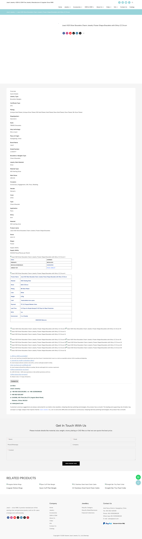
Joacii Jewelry (10, 12)
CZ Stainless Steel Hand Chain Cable (85, 488)
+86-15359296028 (116, 516)
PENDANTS (13, 262)
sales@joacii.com (113, 519)
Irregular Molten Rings (14, 488)
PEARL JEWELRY (51, 267)
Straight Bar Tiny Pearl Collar (115, 488)
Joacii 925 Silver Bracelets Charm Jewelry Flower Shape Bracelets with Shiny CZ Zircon (43, 12)
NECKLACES (50, 262)
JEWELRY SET (14, 267)
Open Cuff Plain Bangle (47, 488)
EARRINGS (49, 259)
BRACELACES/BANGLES (17, 265)
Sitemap (86, 535)
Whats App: (106, 516)
